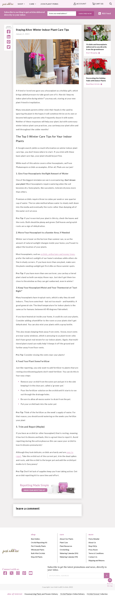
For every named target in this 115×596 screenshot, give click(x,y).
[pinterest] (8, 43)
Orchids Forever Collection (97, 594)
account (81, 4)
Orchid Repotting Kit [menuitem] (39, 542)
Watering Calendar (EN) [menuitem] (69, 553)
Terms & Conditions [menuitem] (96, 553)
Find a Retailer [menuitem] (94, 539)
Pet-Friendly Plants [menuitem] (38, 546)
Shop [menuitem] (20, 4)
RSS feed (106, 13)
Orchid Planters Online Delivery (72, 594)
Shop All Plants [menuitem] (36, 557)
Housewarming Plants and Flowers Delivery (41, 594)
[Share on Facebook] (8, 33)
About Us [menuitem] (92, 542)
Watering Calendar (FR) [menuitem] (69, 557)
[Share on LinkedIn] (8, 38)
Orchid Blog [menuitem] (64, 550)
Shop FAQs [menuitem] (92, 546)
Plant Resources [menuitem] (66, 546)
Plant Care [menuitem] (64, 542)
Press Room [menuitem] (93, 550)
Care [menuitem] (31, 4)
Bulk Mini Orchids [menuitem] (38, 553)
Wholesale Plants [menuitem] (37, 550)
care (62, 534)
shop (33, 534)
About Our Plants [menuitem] (66, 539)
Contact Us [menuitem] (92, 557)
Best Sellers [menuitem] (35, 539)
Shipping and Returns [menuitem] (96, 560)
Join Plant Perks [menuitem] (49, 4)
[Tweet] (8, 48)
